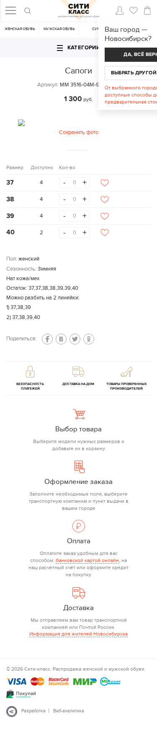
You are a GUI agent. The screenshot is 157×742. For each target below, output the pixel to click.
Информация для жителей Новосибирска (78, 634)
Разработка (33, 711)
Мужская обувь (59, 29)
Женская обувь (20, 29)
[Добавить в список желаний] (104, 183)
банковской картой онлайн (87, 560)
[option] (78, 128)
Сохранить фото (78, 132)
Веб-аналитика (68, 711)
